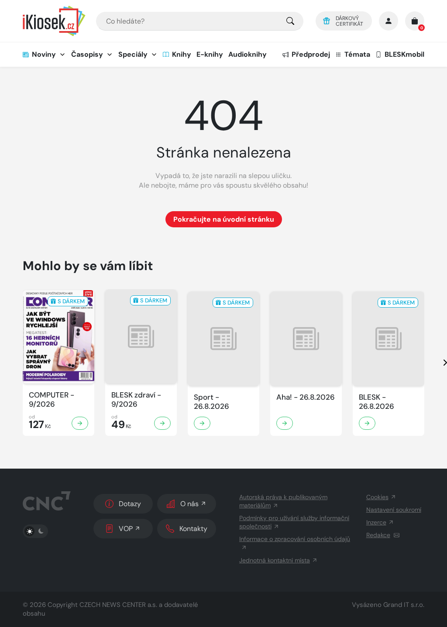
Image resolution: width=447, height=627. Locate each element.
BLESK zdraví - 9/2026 (136, 400)
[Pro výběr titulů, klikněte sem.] (290, 21)
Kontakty (193, 528)
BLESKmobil (404, 54)
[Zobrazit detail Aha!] (284, 423)
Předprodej (311, 54)
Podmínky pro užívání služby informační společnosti (294, 522)
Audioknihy (247, 54)
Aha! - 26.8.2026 (305, 397)
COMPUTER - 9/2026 (51, 400)
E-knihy (209, 54)
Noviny (44, 54)
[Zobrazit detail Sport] (202, 423)
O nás (189, 503)
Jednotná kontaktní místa (274, 560)
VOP (126, 528)
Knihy (181, 54)
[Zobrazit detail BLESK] (367, 423)
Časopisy (87, 54)
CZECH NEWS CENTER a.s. (118, 604)
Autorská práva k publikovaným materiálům (283, 501)
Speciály (133, 54)
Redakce (378, 535)
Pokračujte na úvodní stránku (223, 219)
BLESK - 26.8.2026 (376, 402)
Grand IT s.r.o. (403, 604)
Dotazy (130, 503)
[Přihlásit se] (388, 21)
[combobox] (199, 21)
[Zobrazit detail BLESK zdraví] (162, 423)
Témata (357, 54)
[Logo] (54, 21)
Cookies (377, 497)
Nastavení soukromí (393, 510)
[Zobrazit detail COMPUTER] (80, 423)
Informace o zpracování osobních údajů (294, 539)
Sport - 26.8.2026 (211, 402)
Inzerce (376, 522)
